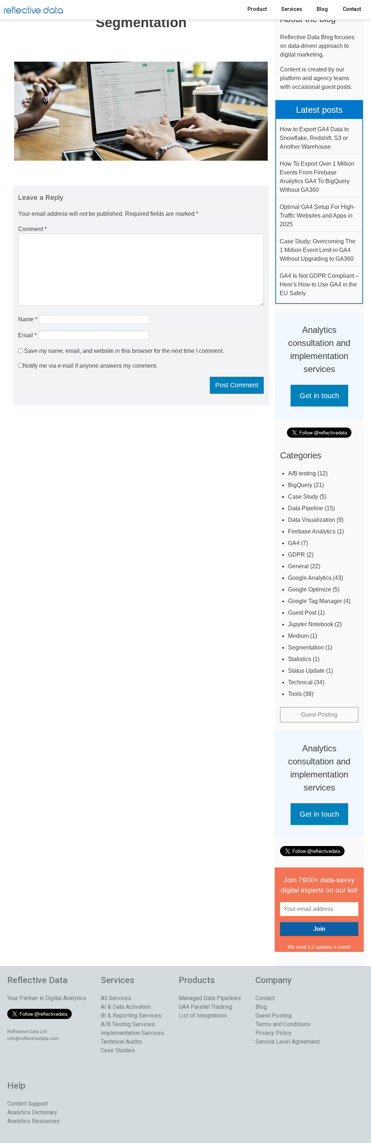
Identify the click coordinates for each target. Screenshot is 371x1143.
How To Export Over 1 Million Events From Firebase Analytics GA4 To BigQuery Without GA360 (317, 177)
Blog (322, 9)
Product (257, 9)
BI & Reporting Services (131, 1015)
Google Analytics (310, 578)
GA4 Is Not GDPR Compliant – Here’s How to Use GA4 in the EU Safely (319, 284)
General (298, 566)
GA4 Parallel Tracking (205, 1006)
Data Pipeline (305, 508)
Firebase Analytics (311, 531)
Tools (295, 694)
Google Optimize (309, 589)
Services (291, 9)
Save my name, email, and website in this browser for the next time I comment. (124, 351)
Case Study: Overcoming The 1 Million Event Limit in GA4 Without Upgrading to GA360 (317, 250)
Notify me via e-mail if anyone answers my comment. (90, 366)
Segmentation (306, 647)
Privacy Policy (273, 1032)
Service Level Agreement (287, 1041)
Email (27, 335)
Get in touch (319, 396)
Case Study (303, 497)
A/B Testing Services (128, 1024)
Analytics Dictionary (32, 1112)
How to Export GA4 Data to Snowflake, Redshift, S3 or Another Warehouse (314, 138)
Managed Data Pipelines (210, 998)
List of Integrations (203, 1015)
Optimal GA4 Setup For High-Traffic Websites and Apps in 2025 (317, 215)
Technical (300, 682)
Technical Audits (121, 1041)
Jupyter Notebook (310, 624)
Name (27, 319)
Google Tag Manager (315, 601)
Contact (352, 9)
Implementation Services (132, 1032)
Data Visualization (311, 520)
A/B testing (302, 473)
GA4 (294, 543)
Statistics (299, 659)
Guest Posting (319, 714)
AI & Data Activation (126, 1006)
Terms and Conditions (282, 1024)
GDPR (296, 555)
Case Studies (118, 1050)
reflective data (33, 10)
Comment (32, 229)
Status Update (306, 671)
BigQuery (300, 485)
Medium (298, 636)
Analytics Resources (33, 1121)
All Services (116, 998)
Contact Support (27, 1103)
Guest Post (302, 613)
